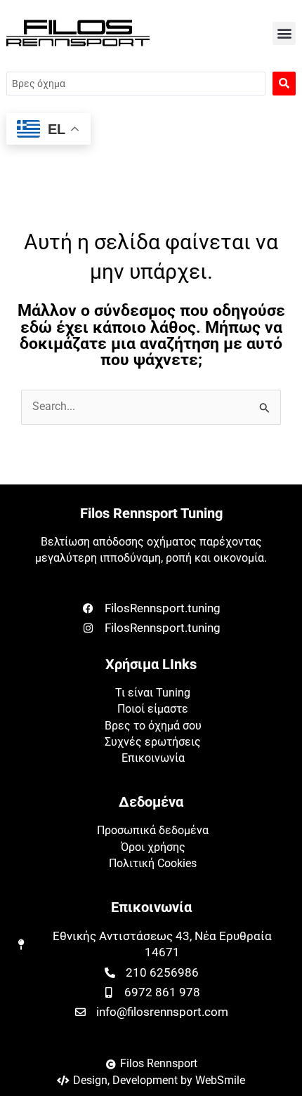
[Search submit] (284, 83)
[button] (284, 33)
